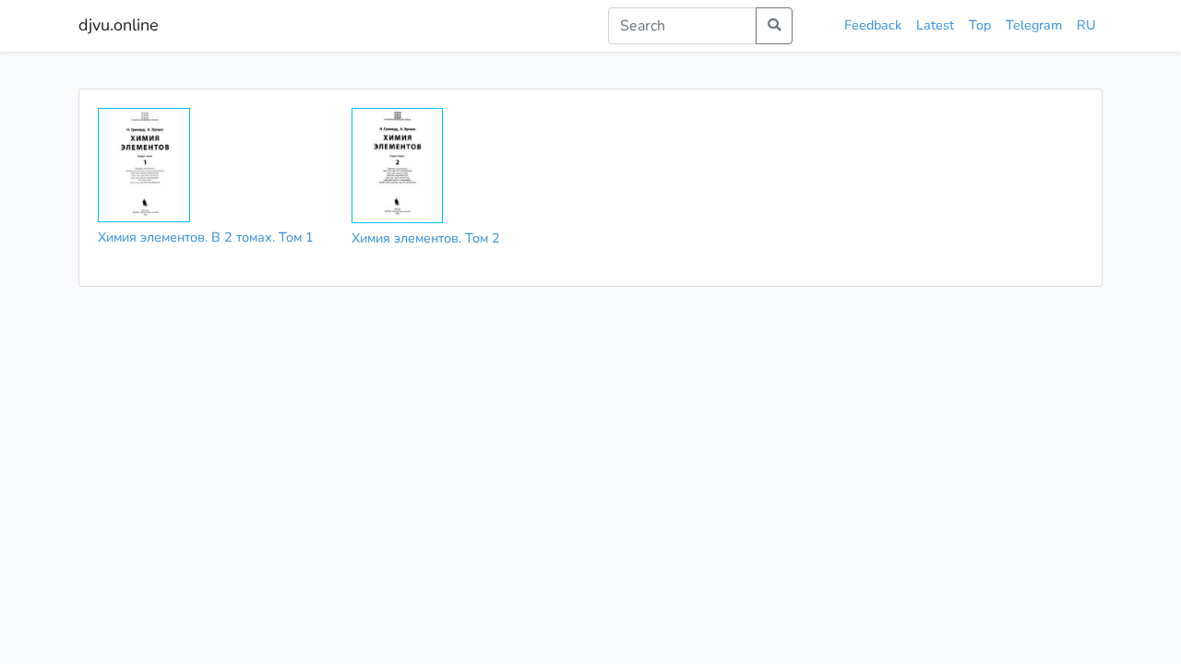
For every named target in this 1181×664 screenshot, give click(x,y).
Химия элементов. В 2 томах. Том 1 (206, 237)
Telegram (1034, 25)
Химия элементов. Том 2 (426, 238)
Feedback (872, 25)
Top (980, 25)
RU (1086, 25)
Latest (935, 25)
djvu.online (118, 25)
